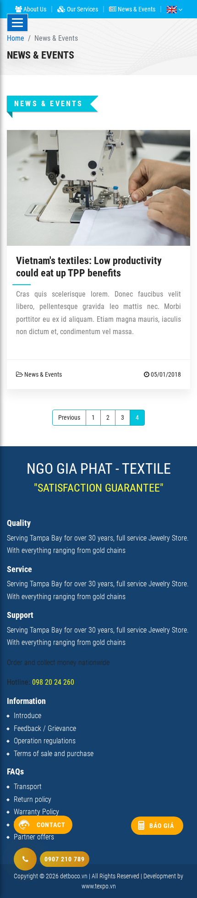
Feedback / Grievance (45, 728)
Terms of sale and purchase (53, 753)
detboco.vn (74, 876)
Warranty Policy (36, 811)
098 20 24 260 (53, 682)
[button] (174, 9)
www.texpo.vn (99, 886)
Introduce (27, 715)
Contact (51, 824)
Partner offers (34, 837)
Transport (28, 786)
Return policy (32, 799)
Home (15, 38)
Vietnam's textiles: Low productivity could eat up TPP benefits (89, 266)
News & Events (135, 9)
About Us (34, 9)
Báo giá (161, 825)
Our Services (82, 9)
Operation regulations (45, 740)
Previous (69, 417)
